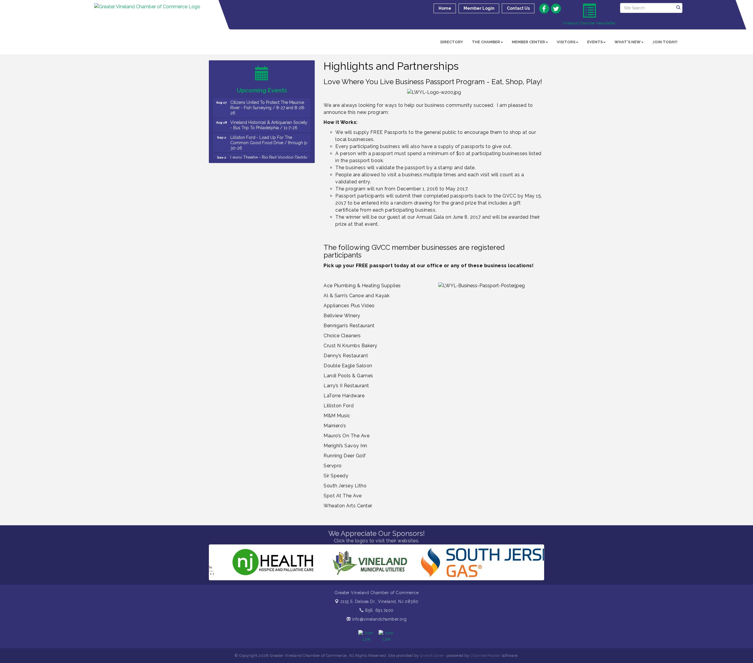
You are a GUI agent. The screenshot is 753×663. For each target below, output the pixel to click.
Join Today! (664, 42)
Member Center (528, 42)
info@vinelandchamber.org (379, 619)
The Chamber (486, 42)
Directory (451, 42)
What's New (627, 42)
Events (595, 42)
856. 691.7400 (379, 610)
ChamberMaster (485, 655)
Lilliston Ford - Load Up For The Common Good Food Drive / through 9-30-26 (269, 131)
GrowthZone (431, 655)
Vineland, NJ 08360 (379, 601)
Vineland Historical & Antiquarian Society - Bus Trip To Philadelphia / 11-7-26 (268, 114)
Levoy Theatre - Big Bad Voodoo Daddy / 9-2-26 (268, 149)
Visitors (566, 42)
